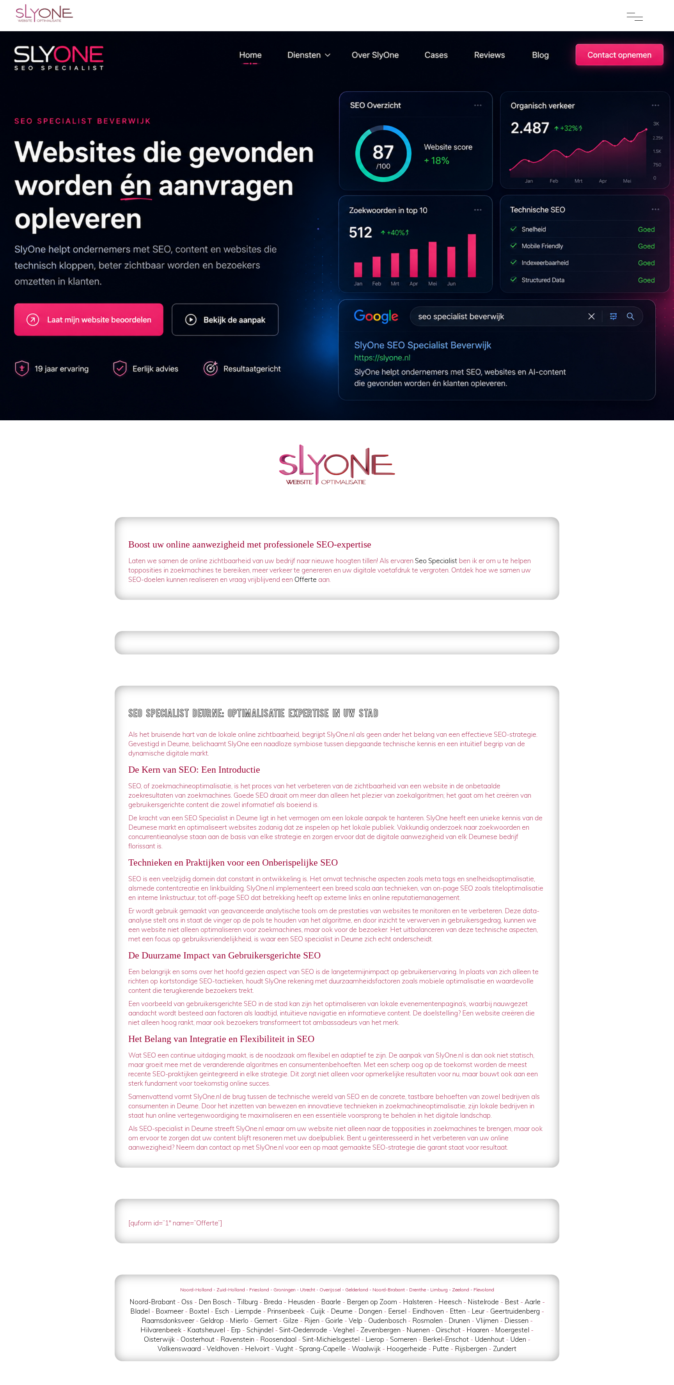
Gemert (265, 1320)
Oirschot (448, 1330)
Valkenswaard (179, 1348)
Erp (236, 1330)
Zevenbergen (380, 1330)
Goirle (334, 1320)
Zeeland (460, 1290)
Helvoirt (257, 1348)
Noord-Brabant (388, 1290)
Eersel (397, 1311)
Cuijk (317, 1311)
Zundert (504, 1348)
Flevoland (484, 1290)
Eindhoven (428, 1311)
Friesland (259, 1290)
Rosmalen (427, 1320)
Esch (222, 1311)
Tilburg (247, 1302)
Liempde (248, 1311)
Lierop (374, 1339)
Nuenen (418, 1330)
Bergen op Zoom (372, 1302)
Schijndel (260, 1330)
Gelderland (356, 1290)
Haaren (477, 1330)
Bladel (140, 1311)
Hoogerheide (407, 1348)
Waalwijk (366, 1348)
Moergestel (512, 1330)
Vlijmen (487, 1320)
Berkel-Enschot (446, 1339)
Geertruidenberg (515, 1311)
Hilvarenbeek (160, 1330)
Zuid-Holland (230, 1290)
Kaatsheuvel (206, 1330)
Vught (284, 1348)
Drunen (459, 1320)
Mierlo (239, 1320)
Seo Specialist (436, 560)
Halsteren (418, 1302)
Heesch (450, 1302)
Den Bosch (215, 1302)
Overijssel (330, 1290)
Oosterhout (198, 1339)
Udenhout (489, 1339)
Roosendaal (278, 1339)
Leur (478, 1311)
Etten (458, 1311)
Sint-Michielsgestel (331, 1339)
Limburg (439, 1290)
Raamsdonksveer (168, 1320)
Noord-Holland (196, 1290)
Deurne (342, 1311)
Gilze (290, 1320)
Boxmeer (169, 1311)
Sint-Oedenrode (303, 1330)
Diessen (516, 1320)
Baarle (331, 1302)
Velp (355, 1320)
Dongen (370, 1311)
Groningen (284, 1290)
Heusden (301, 1302)
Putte (441, 1348)
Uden (518, 1339)
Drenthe (417, 1290)
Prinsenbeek (286, 1311)
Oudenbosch (387, 1320)
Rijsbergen (471, 1348)
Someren (403, 1339)
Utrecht (307, 1290)
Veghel (344, 1330)
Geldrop (212, 1320)
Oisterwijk (159, 1339)
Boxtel (199, 1311)
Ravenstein (237, 1339)
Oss (187, 1302)
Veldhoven (223, 1348)
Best (512, 1302)
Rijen (311, 1320)
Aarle (533, 1302)
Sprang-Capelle (322, 1348)
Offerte (305, 579)
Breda (273, 1302)
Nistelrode (483, 1302)
